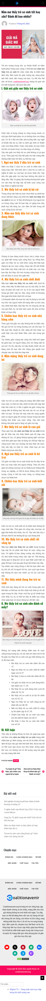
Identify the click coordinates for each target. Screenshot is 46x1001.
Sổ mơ (16, 761)
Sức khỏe (12, 863)
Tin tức (35, 863)
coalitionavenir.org (21, 81)
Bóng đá (9, 857)
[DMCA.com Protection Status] (23, 959)
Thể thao (24, 863)
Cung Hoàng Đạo (24, 857)
